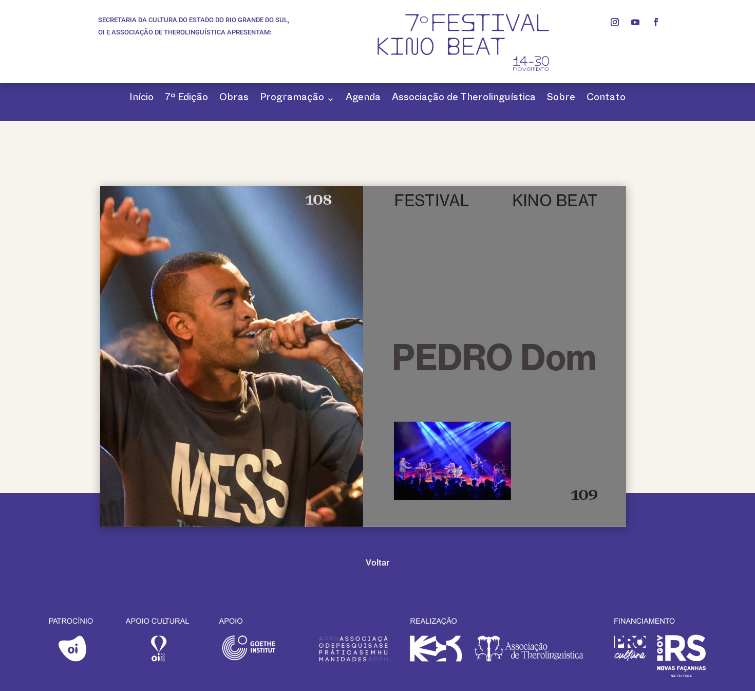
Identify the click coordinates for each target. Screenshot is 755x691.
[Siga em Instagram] (615, 22)
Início (141, 99)
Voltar (377, 562)
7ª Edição (186, 99)
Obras (234, 99)
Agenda (363, 99)
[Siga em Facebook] (656, 22)
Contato (606, 99)
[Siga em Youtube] (635, 22)
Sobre (561, 99)
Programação (292, 99)
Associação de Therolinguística (464, 99)
